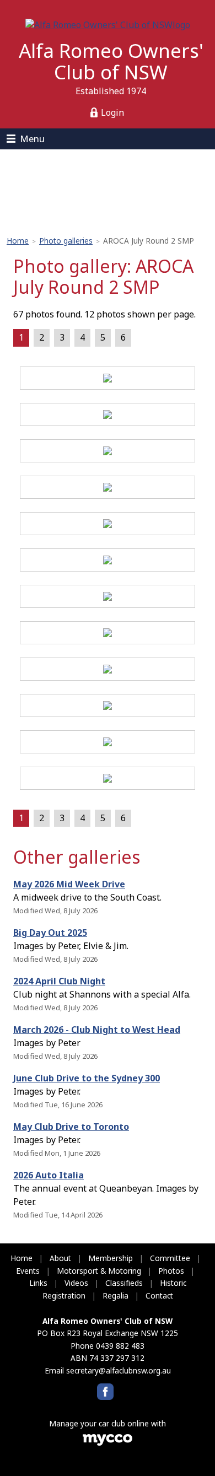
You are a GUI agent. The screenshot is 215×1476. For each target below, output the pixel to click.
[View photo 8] (107, 634)
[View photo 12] (107, 780)
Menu (32, 138)
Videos (76, 1283)
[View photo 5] (107, 525)
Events (28, 1270)
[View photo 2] (107, 416)
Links (38, 1283)
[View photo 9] (107, 671)
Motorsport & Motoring (99, 1270)
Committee (170, 1258)
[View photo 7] (107, 598)
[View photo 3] (107, 452)
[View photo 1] (107, 380)
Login (112, 112)
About (60, 1258)
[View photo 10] (107, 707)
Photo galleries (66, 240)
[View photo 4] (107, 489)
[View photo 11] (107, 743)
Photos (171, 1270)
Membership (110, 1258)
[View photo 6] (107, 562)
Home (18, 240)
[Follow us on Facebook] (105, 1391)
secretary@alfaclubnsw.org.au (118, 1370)
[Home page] (107, 24)
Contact (159, 1295)
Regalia (115, 1295)
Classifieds (124, 1283)
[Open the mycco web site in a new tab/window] (107, 1442)
